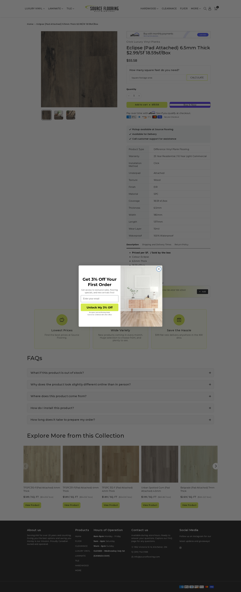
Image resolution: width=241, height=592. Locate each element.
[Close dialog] (158, 269)
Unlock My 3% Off (100, 307)
